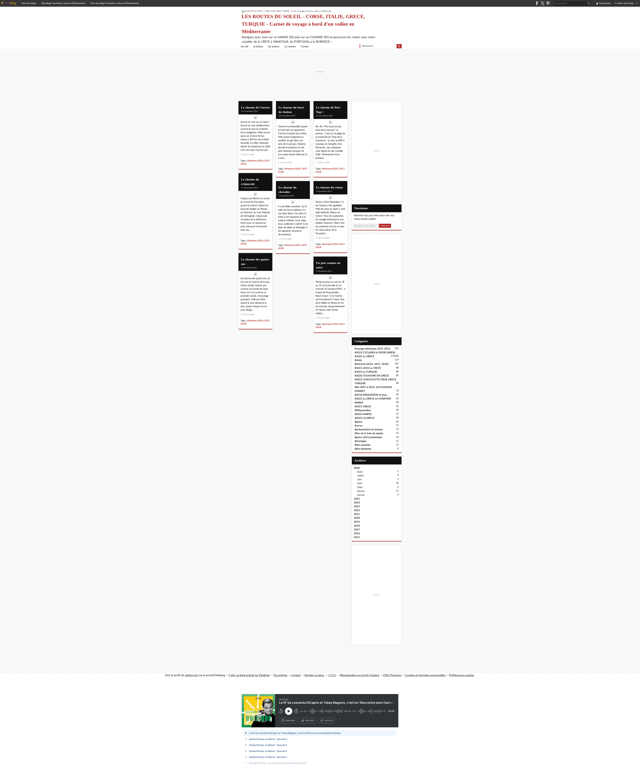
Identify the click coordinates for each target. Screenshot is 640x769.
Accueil (244, 46)
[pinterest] (548, 3)
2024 (357, 502)
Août (359, 472)
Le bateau (258, 46)
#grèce (358, 422)
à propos (328, 721)
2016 (357, 533)
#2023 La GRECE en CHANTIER (373, 398)
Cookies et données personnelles (425, 675)
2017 (357, 529)
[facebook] (537, 3)
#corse (358, 425)
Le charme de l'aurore (255, 107)
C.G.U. (332, 675)
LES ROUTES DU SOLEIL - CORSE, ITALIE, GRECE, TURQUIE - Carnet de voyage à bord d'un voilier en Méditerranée (303, 24)
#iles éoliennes (363, 449)
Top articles (280, 675)
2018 (357, 526)
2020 (357, 518)
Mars (360, 487)
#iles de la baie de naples (369, 433)
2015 (357, 537)
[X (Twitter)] (542, 3)
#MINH (359, 402)
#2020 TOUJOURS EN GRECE (372, 376)
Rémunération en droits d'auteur (359, 675)
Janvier (361, 495)
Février (361, 491)
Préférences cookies (461, 675)
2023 (357, 506)
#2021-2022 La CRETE (368, 368)
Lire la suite (248, 154)
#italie (358, 360)
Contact (305, 46)
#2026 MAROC (363, 414)
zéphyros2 (191, 675)
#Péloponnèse (363, 410)
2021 (357, 514)
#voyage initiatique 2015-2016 (372, 349)
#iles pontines (362, 445)
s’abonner (290, 721)
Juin (359, 479)
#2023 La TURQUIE (366, 372)
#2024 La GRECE (364, 356)
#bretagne (360, 441)
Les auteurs (274, 46)
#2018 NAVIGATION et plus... (371, 395)
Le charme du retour (329, 187)
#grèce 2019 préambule (368, 437)
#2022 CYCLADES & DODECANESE (375, 352)
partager (309, 721)
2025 (357, 499)
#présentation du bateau (369, 429)
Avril (359, 483)
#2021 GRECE (363, 406)
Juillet (360, 475)
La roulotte (290, 46)
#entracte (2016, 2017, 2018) (371, 364)
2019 (357, 522)
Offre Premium (392, 675)
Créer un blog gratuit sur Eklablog (249, 675)
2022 (357, 510)
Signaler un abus (314, 675)
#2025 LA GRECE (364, 418)
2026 (357, 468)
